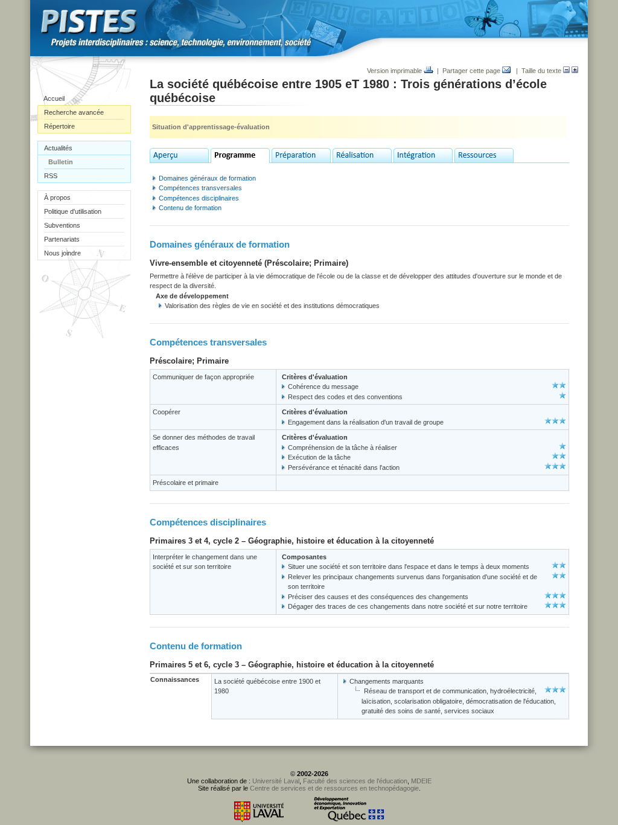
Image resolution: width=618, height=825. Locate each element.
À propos (57, 197)
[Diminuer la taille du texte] (566, 70)
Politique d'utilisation (72, 211)
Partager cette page (472, 70)
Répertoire (59, 126)
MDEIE (421, 781)
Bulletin (60, 161)
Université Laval (275, 781)
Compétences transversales (200, 187)
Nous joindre (62, 253)
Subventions (62, 225)
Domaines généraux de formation (207, 178)
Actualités (58, 148)
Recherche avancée (74, 112)
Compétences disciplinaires (199, 198)
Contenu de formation (190, 207)
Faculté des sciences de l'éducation (355, 781)
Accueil (54, 98)
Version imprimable (395, 70)
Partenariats (62, 239)
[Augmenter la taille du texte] (575, 70)
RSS (50, 175)
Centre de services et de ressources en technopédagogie (334, 788)
